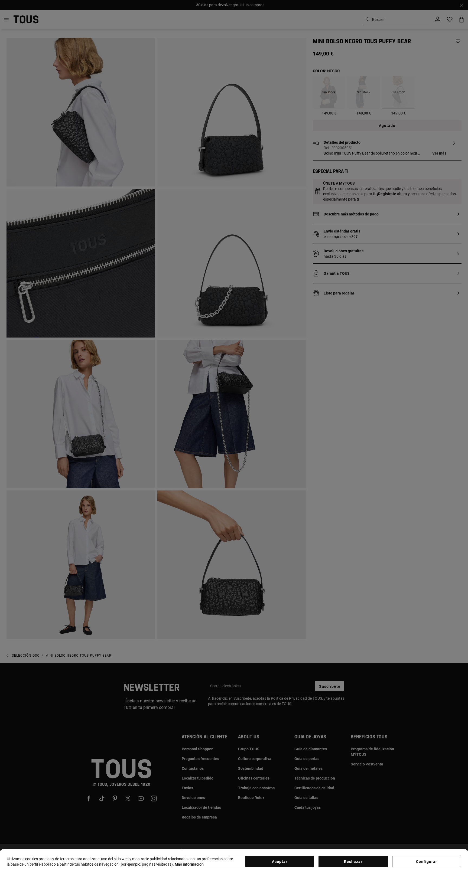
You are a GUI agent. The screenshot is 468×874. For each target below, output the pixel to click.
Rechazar (353, 861)
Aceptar (279, 861)
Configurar (426, 861)
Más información (189, 864)
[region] (234, 861)
